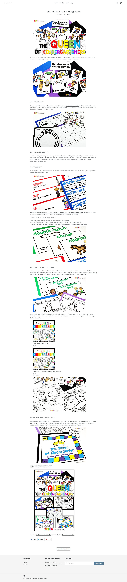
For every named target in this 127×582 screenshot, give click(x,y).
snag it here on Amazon (72, 105)
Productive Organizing (32, 578)
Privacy (25, 564)
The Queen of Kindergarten (43, 534)
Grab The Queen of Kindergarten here (41, 465)
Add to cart (36, 347)
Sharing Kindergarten (68, 534)
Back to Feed (64, 549)
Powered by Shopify (42, 578)
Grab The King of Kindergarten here (40, 467)
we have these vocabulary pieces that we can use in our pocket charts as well (60, 212)
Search (25, 562)
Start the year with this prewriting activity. (69, 156)
